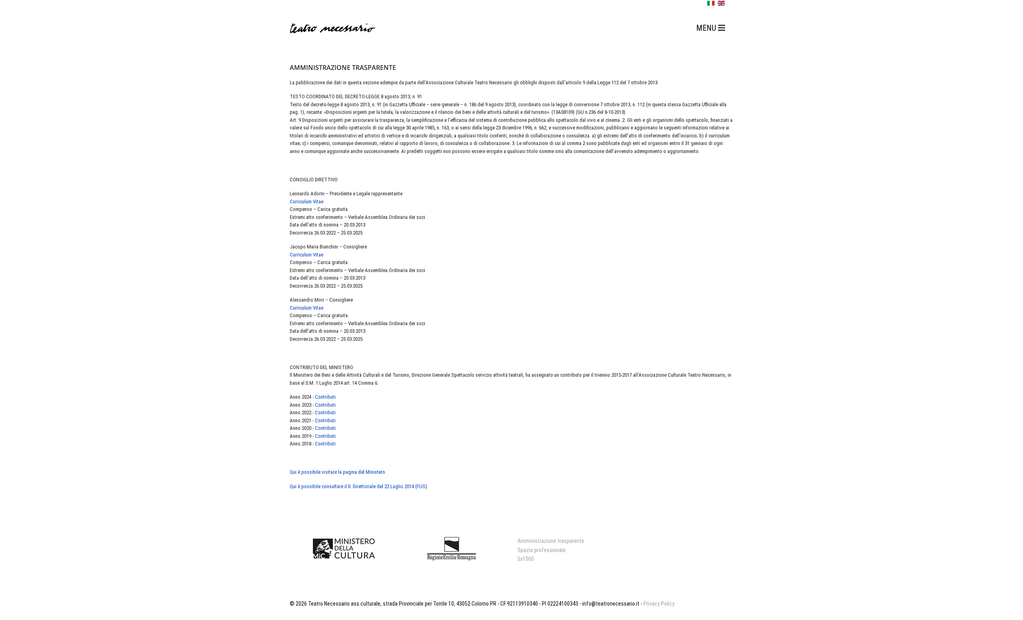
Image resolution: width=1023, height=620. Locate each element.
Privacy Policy (659, 603)
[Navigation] (710, 28)
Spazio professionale (541, 550)
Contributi (325, 397)
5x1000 (525, 559)
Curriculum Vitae (306, 202)
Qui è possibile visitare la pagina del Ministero (337, 472)
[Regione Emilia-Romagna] (452, 548)
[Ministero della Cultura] (344, 548)
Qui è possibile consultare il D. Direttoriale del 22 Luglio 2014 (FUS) (358, 486)
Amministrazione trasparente (550, 541)
